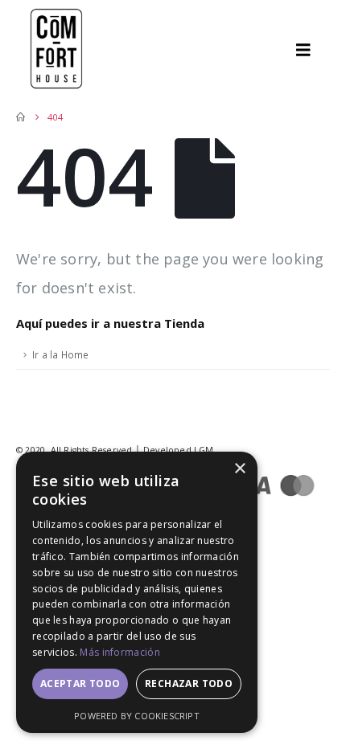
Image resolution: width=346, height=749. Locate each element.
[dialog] (136, 592)
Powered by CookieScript (137, 716)
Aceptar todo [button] (80, 683)
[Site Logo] (56, 50)
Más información (120, 652)
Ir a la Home (60, 354)
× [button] (239, 469)
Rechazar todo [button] (189, 683)
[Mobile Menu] (308, 49)
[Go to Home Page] (20, 117)
